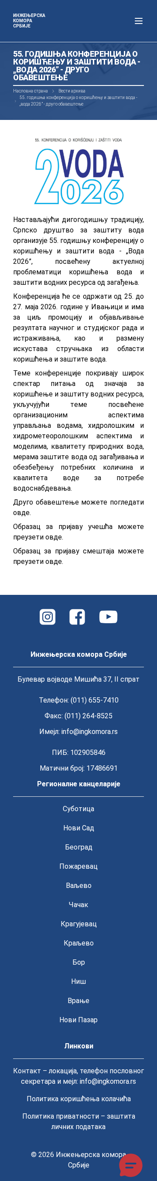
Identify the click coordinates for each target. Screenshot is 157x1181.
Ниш (78, 981)
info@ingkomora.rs (89, 731)
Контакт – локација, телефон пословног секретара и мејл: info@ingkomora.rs (78, 1076)
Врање (78, 1001)
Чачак (78, 905)
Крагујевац (79, 924)
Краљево (79, 943)
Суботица (78, 809)
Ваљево (79, 885)
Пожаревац (78, 866)
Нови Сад (78, 828)
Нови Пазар (78, 1020)
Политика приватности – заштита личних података (78, 1121)
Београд (78, 847)
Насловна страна (30, 91)
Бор (78, 962)
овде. (22, 513)
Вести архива (71, 91)
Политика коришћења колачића (79, 1099)
